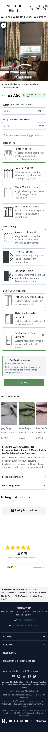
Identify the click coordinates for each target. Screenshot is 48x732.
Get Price (24, 382)
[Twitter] (34, 676)
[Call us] (31, 8)
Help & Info (24, 653)
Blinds (24, 636)
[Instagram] (24, 676)
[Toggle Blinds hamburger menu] (2, 17)
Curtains (24, 644)
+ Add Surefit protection (19, 360)
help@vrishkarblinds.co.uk (25, 625)
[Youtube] (13, 676)
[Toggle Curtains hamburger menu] (34, 17)
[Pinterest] (18, 676)
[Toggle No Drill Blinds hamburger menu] (14, 17)
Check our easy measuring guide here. (23, 135)
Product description (12, 476)
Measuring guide (11, 485)
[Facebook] (29, 676)
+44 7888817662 (26, 620)
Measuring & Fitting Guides (24, 661)
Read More (17, 372)
